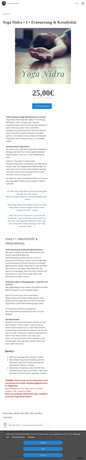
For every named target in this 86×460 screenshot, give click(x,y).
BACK (7, 14)
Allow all (43, 455)
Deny (43, 449)
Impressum (31, 437)
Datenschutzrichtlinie (18, 437)
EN (76, 3)
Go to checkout (42, 106)
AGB (7, 437)
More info (77, 434)
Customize (43, 443)
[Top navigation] (83, 3)
